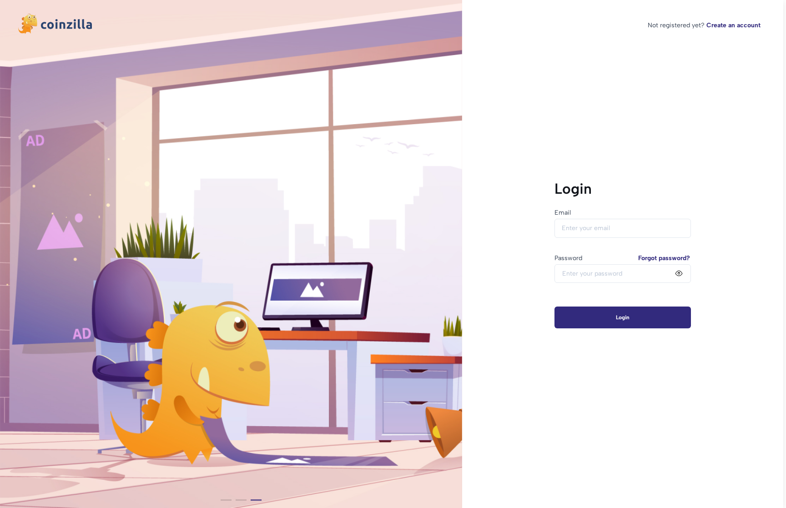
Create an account (733, 25)
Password (568, 258)
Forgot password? (664, 258)
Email (562, 212)
